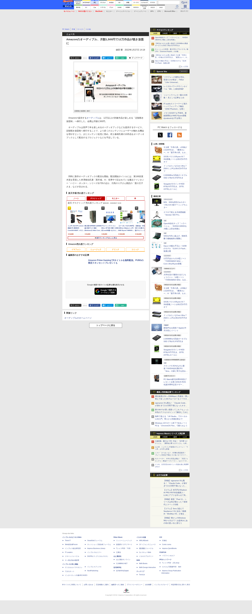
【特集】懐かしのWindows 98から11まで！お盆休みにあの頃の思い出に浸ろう (176, 520)
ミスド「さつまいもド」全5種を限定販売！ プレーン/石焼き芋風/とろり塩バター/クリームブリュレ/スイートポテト (171, 455)
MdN (138, 560)
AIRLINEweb (143, 540)
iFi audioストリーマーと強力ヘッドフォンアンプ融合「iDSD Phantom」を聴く (175, 106)
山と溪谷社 (117, 556)
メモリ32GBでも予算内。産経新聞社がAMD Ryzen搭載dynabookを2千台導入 (175, 115)
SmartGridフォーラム (94, 540)
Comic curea (166, 544)
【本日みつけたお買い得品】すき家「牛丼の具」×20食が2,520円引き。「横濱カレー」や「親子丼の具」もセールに (171, 57)
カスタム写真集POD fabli (171, 567)
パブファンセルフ (168, 556)
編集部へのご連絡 (117, 585)
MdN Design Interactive (147, 567)
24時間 (164, 33)
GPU (152, 11)
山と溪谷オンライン (123, 559)
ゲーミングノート (140, 11)
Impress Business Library (96, 548)
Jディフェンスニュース (147, 544)
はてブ (109, 58)
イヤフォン (76, 249)
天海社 (164, 540)
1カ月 (185, 33)
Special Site (162, 71)
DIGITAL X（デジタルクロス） (98, 556)
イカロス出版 (141, 537)
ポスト (77, 58)
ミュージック (95, 249)
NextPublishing (92, 571)
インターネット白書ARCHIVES (76, 575)
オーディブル (93, 118)
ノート (76, 198)
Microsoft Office (169, 11)
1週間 (175, 33)
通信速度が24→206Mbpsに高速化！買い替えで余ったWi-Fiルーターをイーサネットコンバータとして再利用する (172, 399)
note (122, 58)
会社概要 (148, 585)
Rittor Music (118, 537)
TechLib (142, 575)
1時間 (155, 33)
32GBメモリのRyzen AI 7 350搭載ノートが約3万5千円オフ (175, 159)
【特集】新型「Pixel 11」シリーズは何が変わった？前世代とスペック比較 (175, 502)
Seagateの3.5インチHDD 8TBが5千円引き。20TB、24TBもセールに (174, 186)
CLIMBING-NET (121, 563)
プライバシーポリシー (134, 585)
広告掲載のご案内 (102, 585)
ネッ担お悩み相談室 (72, 560)
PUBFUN (162, 552)
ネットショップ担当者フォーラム (99, 544)
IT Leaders (69, 552)
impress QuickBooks (169, 548)
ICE (160, 537)
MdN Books (143, 563)
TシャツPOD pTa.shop (170, 563)
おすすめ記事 (162, 475)
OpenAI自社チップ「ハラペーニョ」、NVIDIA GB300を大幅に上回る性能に (175, 226)
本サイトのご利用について (71, 585)
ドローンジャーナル (72, 556)
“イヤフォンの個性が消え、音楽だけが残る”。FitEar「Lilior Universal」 (175, 79)
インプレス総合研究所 (73, 548)
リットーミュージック (124, 540)
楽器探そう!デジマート (124, 544)
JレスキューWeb (145, 552)
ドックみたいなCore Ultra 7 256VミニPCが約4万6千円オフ (175, 168)
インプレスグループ (161, 585)
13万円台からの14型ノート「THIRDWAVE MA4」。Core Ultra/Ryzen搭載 (175, 261)
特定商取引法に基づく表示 (180, 585)
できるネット (69, 571)
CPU (159, 11)
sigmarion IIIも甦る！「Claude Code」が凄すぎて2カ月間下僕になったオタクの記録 (171, 405)
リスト (85, 58)
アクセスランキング (165, 30)
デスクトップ (95, 198)
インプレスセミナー (94, 552)
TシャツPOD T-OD (123, 548)
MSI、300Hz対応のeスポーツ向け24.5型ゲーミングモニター (175, 204)
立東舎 (118, 552)
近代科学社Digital (122, 571)
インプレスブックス (94, 567)
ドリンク (115, 249)
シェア (96, 58)
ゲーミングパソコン (123, 11)
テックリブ (140, 571)
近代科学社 (117, 567)
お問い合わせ (88, 585)
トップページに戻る (105, 325)
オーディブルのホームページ (78, 318)
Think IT (68, 540)
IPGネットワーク (165, 559)
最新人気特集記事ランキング (168, 392)
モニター (109, 11)
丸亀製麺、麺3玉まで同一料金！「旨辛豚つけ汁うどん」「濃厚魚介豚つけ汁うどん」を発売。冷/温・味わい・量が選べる (171, 443)
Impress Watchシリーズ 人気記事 (171, 433)
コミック (135, 249)
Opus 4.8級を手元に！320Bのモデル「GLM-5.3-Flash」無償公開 (175, 248)
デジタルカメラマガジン (73, 567)
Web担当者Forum (71, 544)
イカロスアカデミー (146, 556)
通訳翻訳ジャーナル (146, 548)
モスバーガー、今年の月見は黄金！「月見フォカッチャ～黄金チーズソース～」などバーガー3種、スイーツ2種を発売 (171, 461)
